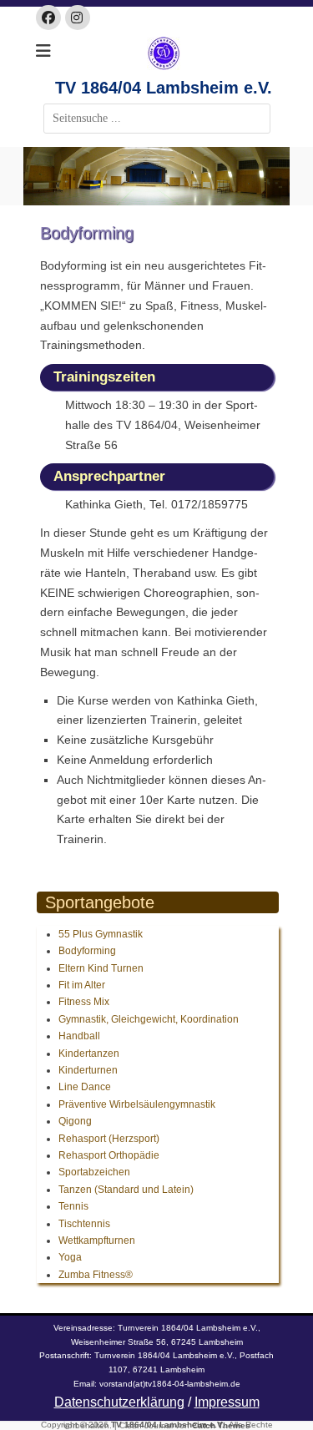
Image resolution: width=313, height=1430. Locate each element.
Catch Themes (221, 1425)
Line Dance (84, 1087)
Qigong (75, 1121)
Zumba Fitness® (95, 1275)
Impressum (227, 1402)
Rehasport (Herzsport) (108, 1139)
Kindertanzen (88, 1053)
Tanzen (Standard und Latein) (126, 1189)
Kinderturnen (88, 1070)
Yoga (70, 1257)
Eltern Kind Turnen (101, 968)
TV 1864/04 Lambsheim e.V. (163, 87)
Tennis (73, 1206)
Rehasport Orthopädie (108, 1155)
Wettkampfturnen (96, 1240)
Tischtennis (84, 1224)
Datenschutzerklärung (119, 1402)
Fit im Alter (81, 985)
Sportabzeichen (94, 1172)
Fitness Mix (83, 1002)
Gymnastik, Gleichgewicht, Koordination (148, 1019)
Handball (79, 1036)
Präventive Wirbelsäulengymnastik (136, 1104)
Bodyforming (87, 951)
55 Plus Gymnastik (100, 934)
